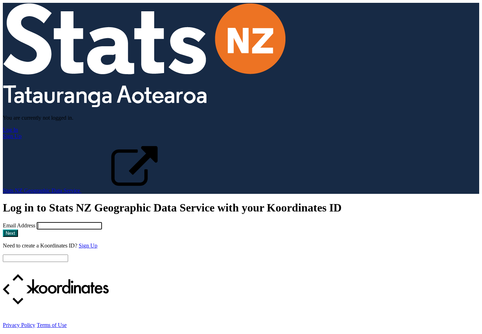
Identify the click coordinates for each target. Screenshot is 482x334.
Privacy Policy (19, 325)
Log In (10, 130)
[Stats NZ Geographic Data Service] (144, 106)
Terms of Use (52, 325)
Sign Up (12, 136)
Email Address (19, 225)
